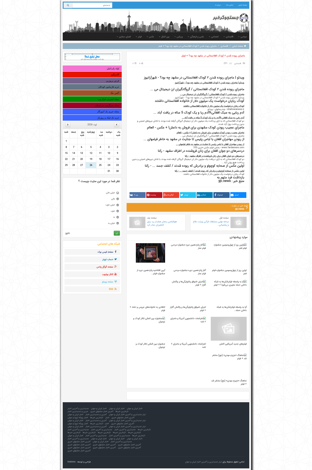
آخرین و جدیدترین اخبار (96, 414)
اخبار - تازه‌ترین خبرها (99, 423)
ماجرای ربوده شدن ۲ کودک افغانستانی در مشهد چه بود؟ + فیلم (213, 56)
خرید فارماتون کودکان (108, 87)
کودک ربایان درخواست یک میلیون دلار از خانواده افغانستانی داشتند (213, 106)
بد (114, 217)
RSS (111, 289)
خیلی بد (111, 223)
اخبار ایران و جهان (134, 408)
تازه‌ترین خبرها (122, 411)
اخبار (107, 417)
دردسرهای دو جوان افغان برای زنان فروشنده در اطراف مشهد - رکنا (214, 156)
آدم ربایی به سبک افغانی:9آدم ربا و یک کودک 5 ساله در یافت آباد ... (213, 117)
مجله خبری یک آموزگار (108, 111)
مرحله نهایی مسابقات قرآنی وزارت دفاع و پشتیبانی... (211, 223)
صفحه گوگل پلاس (105, 267)
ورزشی (179, 36)
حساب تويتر (108, 259)
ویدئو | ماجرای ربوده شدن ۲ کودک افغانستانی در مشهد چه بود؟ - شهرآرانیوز (209, 82)
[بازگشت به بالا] (6, 463)
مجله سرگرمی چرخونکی (107, 105)
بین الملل (165, 36)
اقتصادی (229, 36)
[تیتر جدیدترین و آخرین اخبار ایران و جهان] (227, 18)
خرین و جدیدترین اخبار (78, 411)
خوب (113, 211)
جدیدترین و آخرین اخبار (78, 408)
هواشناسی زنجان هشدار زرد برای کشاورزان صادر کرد (162, 223)
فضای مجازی (124, 36)
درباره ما (218, 5)
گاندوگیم (115, 74)
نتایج (67, 233)
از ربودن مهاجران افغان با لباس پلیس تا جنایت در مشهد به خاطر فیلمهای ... (210, 144)
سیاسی (243, 36)
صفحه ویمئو (108, 282)
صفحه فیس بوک (106, 252)
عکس (151, 36)
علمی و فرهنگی (196, 36)
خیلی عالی (110, 192)
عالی (113, 199)
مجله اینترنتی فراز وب (108, 99)
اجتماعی (214, 36)
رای (117, 233)
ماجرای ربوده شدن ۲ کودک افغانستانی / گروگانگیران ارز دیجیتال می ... (212, 94)
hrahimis (72, 462)
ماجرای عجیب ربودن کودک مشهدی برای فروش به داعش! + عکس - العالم (210, 132)
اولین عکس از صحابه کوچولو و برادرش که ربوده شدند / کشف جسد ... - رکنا (209, 171)
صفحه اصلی (242, 5)
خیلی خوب (110, 205)
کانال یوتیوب (108, 274)
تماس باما (229, 5)
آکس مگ (114, 93)
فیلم (139, 36)
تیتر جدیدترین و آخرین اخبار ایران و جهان (127, 414)
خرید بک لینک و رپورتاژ (108, 117)
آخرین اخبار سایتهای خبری (101, 411)
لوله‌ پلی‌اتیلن (113, 68)
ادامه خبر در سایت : (239, 207)
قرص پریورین (112, 80)
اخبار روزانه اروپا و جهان (78, 417)
